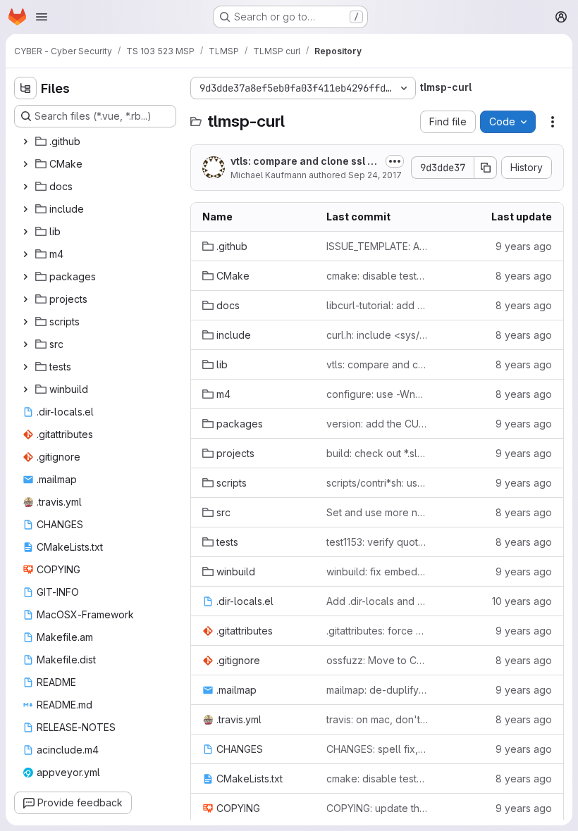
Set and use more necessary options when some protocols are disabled (377, 512)
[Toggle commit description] (395, 161)
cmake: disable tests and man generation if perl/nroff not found (377, 276)
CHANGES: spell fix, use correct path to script (377, 749)
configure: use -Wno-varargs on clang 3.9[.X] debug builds (377, 394)
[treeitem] (96, 141)
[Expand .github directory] (25, 141)
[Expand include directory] (25, 209)
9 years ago (524, 246)
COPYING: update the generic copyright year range (377, 808)
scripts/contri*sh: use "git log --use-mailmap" (377, 483)
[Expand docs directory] (25, 186)
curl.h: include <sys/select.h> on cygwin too (377, 335)
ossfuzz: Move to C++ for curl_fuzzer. (377, 660)
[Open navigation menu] (41, 17)
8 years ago (524, 276)
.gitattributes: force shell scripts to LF (377, 631)
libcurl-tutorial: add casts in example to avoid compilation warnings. (377, 305)
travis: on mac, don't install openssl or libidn (377, 719)
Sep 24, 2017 (375, 175)
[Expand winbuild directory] (25, 389)
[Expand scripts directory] (25, 321)
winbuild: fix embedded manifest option (377, 571)
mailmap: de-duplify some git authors (377, 690)
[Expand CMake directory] (25, 164)
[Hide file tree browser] (25, 88)
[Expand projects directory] (25, 299)
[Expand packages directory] (25, 276)
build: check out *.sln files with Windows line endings (377, 453)
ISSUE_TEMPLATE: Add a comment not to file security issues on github (377, 246)
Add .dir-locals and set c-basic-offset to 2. (377, 601)
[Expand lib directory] (25, 231)
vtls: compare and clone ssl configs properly (305, 161)
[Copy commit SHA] (485, 167)
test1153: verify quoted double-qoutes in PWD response (377, 542)
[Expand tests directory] (25, 366)
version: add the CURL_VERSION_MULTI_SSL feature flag (377, 424)
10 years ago (522, 601)
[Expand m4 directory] (25, 254)
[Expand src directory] (25, 344)
